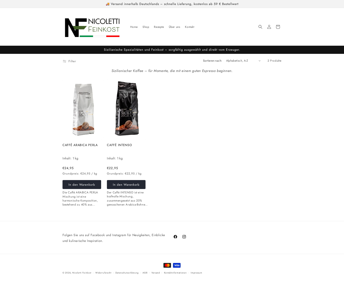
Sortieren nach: (212, 61)
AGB (145, 272)
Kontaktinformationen (175, 272)
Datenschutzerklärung (126, 272)
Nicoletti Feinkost (81, 272)
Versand (155, 272)
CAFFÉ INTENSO (119, 145)
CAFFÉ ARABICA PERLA (80, 145)
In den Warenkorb (81, 184)
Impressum (196, 272)
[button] (260, 26)
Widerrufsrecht (103, 272)
